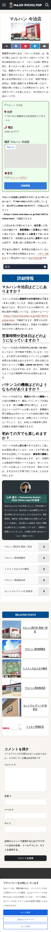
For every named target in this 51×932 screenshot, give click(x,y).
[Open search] (47, 5)
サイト (7, 823)
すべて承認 (25, 912)
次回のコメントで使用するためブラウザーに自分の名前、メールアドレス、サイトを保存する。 (24, 845)
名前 (7, 796)
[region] (25, 905)
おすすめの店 (35, 258)
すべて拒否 (25, 926)
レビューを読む (19, 177)
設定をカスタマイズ (25, 919)
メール (8, 809)
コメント (10, 764)
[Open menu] (4, 5)
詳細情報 (25, 185)
